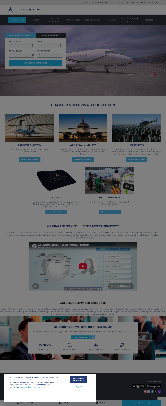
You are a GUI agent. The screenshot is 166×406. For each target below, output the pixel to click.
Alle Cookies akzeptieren (78, 379)
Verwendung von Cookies (32, 387)
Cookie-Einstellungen (78, 387)
